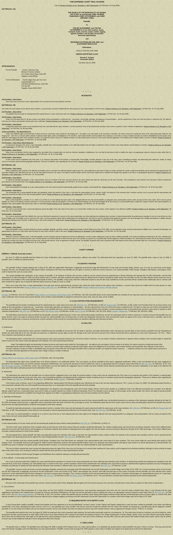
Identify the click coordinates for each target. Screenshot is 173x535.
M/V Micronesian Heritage (11, 366)
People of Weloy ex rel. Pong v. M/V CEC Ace (40, 287)
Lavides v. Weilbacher (119, 311)
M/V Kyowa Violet (110, 305)
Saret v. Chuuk (80, 311)
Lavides (62, 379)
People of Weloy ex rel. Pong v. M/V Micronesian (100, 287)
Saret (41, 379)
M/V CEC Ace (82, 305)
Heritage (5, 295)
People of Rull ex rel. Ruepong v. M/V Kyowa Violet (52, 295)
